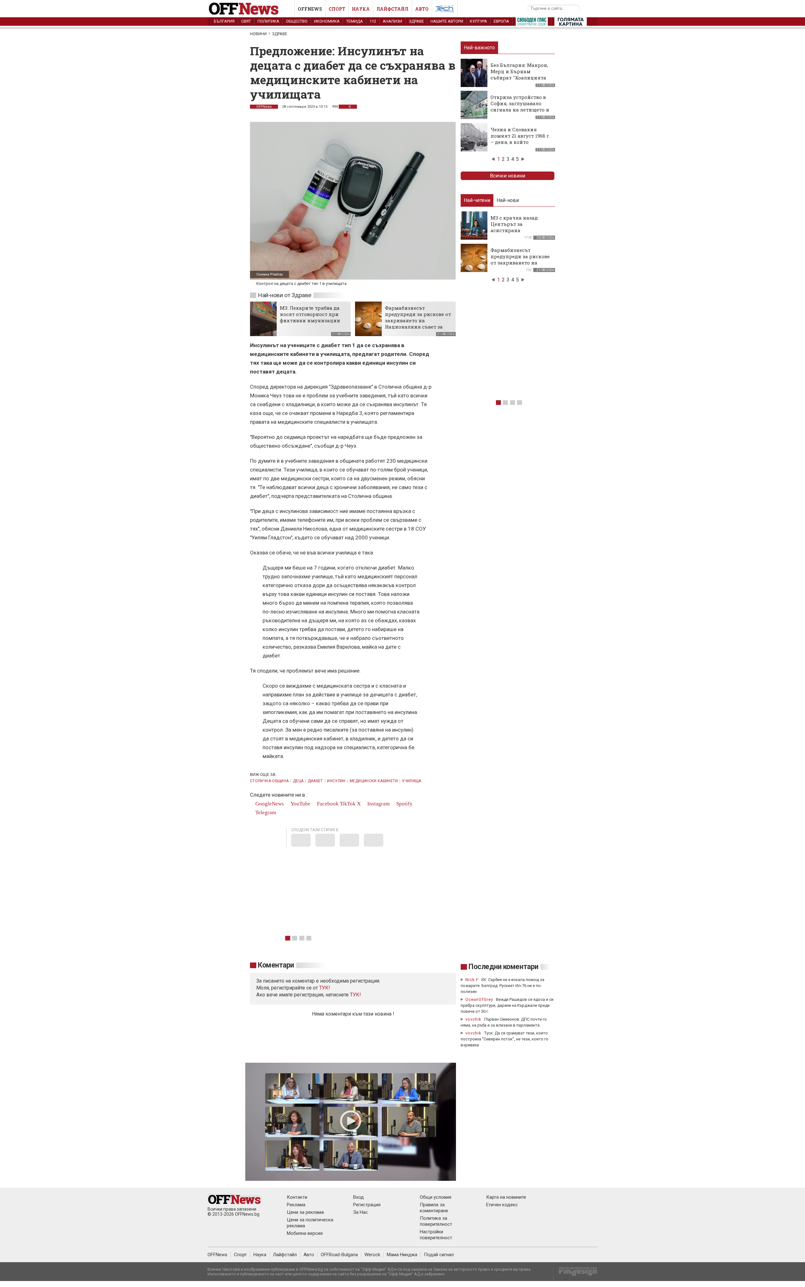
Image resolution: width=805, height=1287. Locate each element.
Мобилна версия (305, 1233)
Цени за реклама (305, 1212)
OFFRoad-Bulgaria (339, 1254)
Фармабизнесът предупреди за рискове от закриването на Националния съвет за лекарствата (418, 320)
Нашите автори (446, 21)
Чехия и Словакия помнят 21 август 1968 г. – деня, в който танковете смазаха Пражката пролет (520, 142)
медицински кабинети (374, 781)
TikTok (348, 803)
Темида (354, 21)
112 (372, 21)
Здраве (416, 21)
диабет (315, 781)
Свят (246, 21)
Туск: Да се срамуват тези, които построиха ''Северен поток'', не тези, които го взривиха (504, 1039)
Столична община (269, 781)
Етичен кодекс (502, 1205)
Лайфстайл (392, 9)
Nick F (472, 979)
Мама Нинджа (402, 1254)
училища (411, 781)
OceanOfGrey (479, 999)
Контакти (297, 1197)
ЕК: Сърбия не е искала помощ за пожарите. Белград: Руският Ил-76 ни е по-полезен (502, 985)
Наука (361, 9)
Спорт (337, 9)
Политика (268, 21)
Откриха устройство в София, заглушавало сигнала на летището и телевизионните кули (520, 106)
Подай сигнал (439, 1254)
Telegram (265, 812)
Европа (501, 21)
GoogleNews (269, 803)
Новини (258, 33)
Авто (422, 9)
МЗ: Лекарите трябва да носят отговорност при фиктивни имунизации (310, 314)
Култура (478, 21)
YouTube (299, 803)
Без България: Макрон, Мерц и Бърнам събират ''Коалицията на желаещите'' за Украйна (519, 77)
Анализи (392, 21)
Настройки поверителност (436, 1235)
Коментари (276, 965)
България (224, 21)
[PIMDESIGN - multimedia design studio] (575, 1273)
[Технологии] (444, 10)
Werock (372, 1254)
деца (298, 781)
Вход (358, 1197)
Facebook (327, 803)
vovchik (473, 1019)
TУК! (324, 988)
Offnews (310, 9)
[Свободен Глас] (532, 23)
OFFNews (264, 107)
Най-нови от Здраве (284, 295)
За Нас (360, 1212)
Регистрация (366, 1205)
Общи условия (435, 1197)
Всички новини (507, 176)
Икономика (327, 21)
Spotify (404, 803)
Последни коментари (503, 967)
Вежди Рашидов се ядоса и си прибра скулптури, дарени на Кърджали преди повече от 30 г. (507, 1005)
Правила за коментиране (434, 1207)
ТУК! (355, 995)
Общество (297, 21)
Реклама (296, 1205)
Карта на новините (506, 1197)
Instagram (378, 803)
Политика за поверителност (436, 1221)
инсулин (336, 781)
